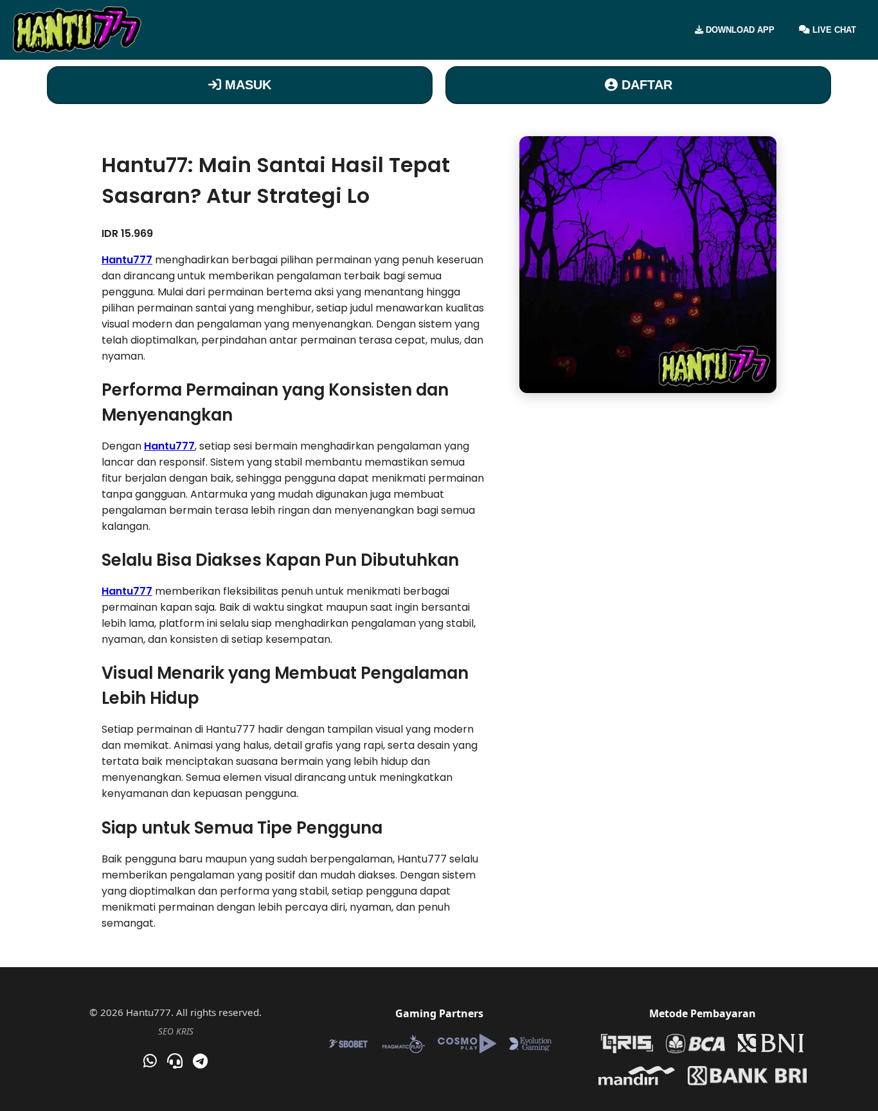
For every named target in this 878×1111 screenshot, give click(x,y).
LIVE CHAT (833, 30)
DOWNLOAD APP (739, 30)
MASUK (246, 85)
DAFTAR (645, 85)
